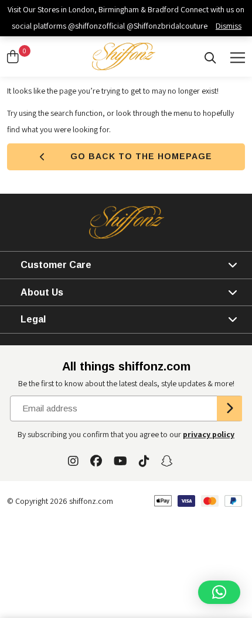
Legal (33, 319)
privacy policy (208, 434)
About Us (42, 292)
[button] (219, 592)
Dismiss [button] (228, 25)
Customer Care (56, 265)
